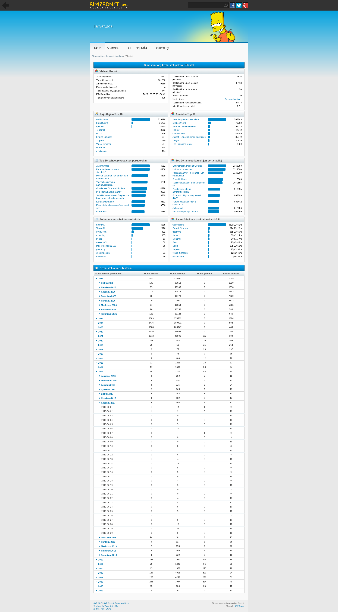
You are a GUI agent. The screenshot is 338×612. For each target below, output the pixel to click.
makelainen (178, 256)
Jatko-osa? (178, 208)
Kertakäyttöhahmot (105, 202)
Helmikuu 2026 (108, 309)
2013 (100, 371)
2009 (100, 573)
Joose (175, 235)
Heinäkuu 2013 (108, 398)
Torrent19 (100, 130)
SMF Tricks (239, 606)
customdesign (103, 253)
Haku (226, 5)
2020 (100, 341)
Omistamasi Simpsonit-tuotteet (110, 188)
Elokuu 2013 (107, 394)
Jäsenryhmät (102, 166)
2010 (100, 568)
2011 (100, 564)
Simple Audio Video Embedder (105, 606)
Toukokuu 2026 (108, 296)
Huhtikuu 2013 (108, 542)
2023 (100, 327)
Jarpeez (100, 140)
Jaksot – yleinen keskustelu (186, 119)
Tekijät (176, 140)
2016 (100, 358)
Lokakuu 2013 (108, 385)
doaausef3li (102, 242)
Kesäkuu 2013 (108, 403)
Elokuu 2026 (107, 283)
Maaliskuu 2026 (109, 305)
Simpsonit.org (179, 123)
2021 (100, 336)
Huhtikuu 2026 (108, 301)
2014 (100, 367)
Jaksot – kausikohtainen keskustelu (189, 137)
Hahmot (176, 130)
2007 (100, 582)
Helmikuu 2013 (108, 551)
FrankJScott (102, 123)
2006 (100, 586)
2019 (100, 345)
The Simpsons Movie (183, 144)
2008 (100, 577)
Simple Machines (122, 603)
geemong (100, 249)
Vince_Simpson (103, 144)
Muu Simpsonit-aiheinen (184, 126)
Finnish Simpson (104, 137)
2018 (100, 349)
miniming (100, 235)
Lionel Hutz (101, 211)
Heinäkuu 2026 (108, 287)
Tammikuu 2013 (109, 555)
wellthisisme (102, 119)
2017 (100, 354)
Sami (175, 242)
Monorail (100, 147)
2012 (100, 560)
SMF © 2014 (109, 603)
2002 (100, 590)
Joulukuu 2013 (108, 376)
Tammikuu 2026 (109, 314)
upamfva (100, 126)
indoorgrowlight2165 (106, 246)
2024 (100, 323)
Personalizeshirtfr (233, 99)
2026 (100, 278)
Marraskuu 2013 (109, 380)
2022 (100, 332)
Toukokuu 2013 (108, 537)
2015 (100, 363)
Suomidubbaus (180, 179)
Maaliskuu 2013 (109, 546)
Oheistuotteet (179, 133)
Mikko (99, 133)
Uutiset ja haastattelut (183, 169)
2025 (100, 318)
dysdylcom (101, 151)
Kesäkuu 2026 (108, 292)
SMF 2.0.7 (97, 603)
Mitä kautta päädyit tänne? (108, 192)
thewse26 (101, 256)
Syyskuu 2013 (108, 389)
